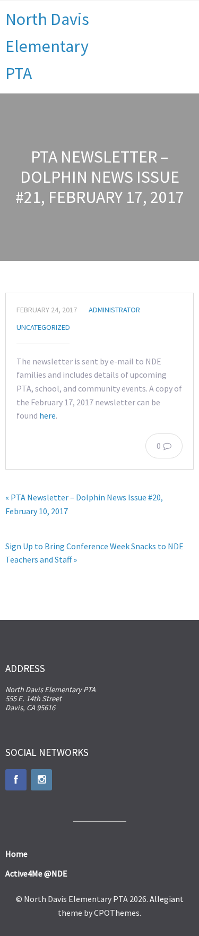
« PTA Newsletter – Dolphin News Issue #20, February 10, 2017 (84, 504)
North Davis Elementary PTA (47, 46)
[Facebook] (16, 779)
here (47, 415)
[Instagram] (41, 779)
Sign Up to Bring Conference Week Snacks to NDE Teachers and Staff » (94, 553)
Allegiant (167, 899)
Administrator (114, 309)
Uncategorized (43, 327)
